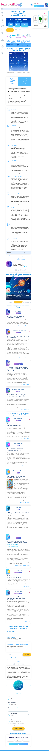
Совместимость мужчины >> (13, 546)
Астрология (31, 8)
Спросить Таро (39, 6)
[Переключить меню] (2, 9)
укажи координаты (23, 725)
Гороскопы (5, 8)
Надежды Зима (10, 297)
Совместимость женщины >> (13, 544)
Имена (46, 8)
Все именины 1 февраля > (24, 650)
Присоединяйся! (31, 4)
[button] (11, 252)
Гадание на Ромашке (45, 25)
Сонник (43, 8)
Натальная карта (26, 8)
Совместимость (38, 8)
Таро (13, 8)
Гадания (9, 8)
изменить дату (18, 21)
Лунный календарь (18, 8)
